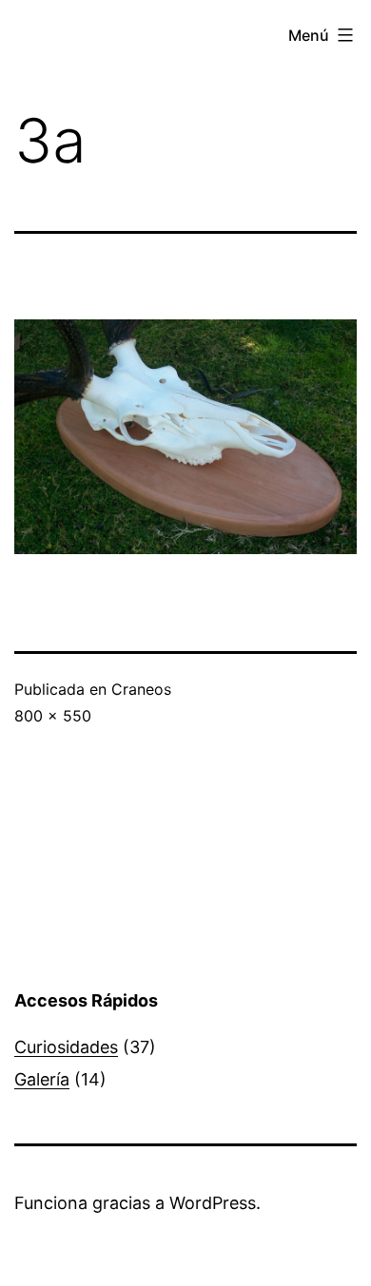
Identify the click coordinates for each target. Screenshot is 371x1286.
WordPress (212, 1203)
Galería (41, 1079)
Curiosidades (66, 1047)
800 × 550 (52, 715)
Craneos (141, 689)
